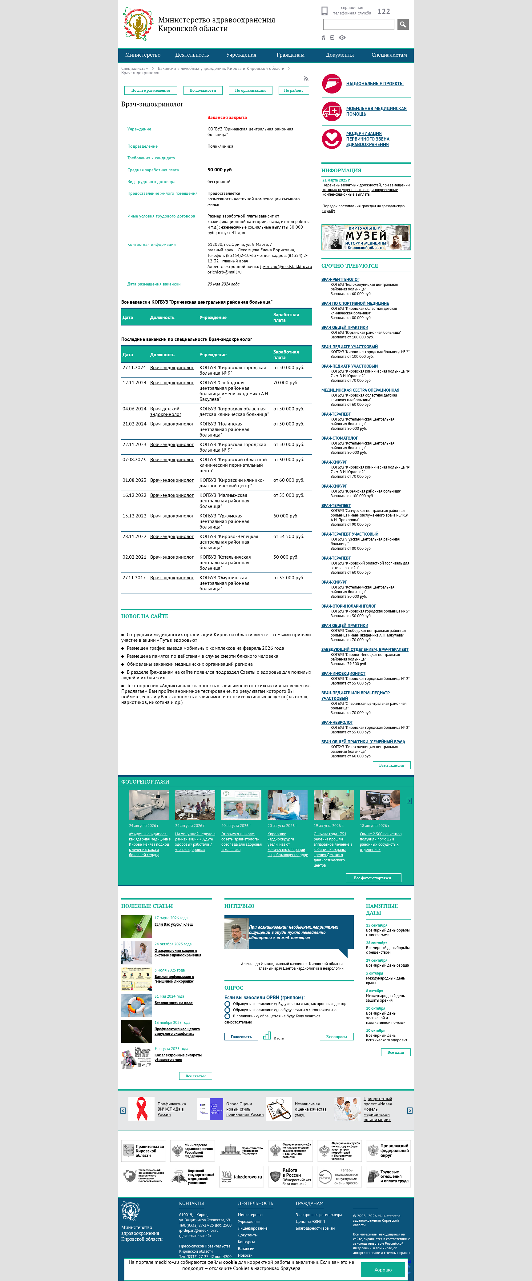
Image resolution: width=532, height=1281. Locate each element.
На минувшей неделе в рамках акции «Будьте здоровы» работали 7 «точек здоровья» (195, 841)
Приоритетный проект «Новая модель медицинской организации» (378, 1109)
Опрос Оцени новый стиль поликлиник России (245, 1109)
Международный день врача (385, 980)
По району (293, 90)
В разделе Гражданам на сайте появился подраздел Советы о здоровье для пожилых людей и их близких (216, 674)
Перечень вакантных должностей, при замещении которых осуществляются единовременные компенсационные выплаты (366, 189)
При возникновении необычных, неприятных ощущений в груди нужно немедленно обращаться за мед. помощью (293, 932)
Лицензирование (253, 1228)
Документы (340, 54)
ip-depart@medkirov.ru (199, 1230)
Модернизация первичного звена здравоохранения (367, 138)
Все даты (396, 1052)
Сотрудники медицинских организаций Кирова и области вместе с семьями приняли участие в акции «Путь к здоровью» (216, 637)
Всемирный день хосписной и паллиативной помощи (385, 1018)
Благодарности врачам (315, 1228)
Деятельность (192, 54)
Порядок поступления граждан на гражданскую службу (363, 208)
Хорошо (383, 1270)
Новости (245, 1255)
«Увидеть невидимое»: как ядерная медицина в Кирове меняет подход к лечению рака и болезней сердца (150, 844)
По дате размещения (150, 90)
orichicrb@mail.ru (225, 272)
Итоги (279, 1038)
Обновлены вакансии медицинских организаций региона (190, 664)
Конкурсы (246, 1241)
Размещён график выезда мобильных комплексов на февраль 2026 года (205, 648)
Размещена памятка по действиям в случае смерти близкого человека (202, 656)
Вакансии (246, 1248)
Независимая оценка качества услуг (311, 1109)
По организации (250, 90)
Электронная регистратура (319, 1214)
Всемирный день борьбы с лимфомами (388, 932)
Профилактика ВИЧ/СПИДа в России (172, 1109)
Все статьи (196, 1076)
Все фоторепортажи (372, 878)
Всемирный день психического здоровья (386, 1038)
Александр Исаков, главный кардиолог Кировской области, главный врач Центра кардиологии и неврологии (292, 966)
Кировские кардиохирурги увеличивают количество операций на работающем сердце (288, 844)
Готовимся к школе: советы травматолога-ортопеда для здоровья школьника (241, 841)
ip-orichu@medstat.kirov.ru (286, 266)
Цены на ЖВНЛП (310, 1221)
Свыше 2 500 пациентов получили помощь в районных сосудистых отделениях (380, 841)
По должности (203, 90)
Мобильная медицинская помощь (376, 111)
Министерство (142, 54)
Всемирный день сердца (387, 965)
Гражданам (290, 54)
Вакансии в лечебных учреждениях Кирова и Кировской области (221, 68)
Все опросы (336, 1036)
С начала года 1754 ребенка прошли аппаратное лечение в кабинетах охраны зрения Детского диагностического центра (333, 849)
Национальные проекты (375, 83)
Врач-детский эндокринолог (165, 411)
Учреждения (241, 54)
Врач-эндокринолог (172, 367)
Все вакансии (391, 765)
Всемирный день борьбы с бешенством (388, 950)
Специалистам (389, 54)
